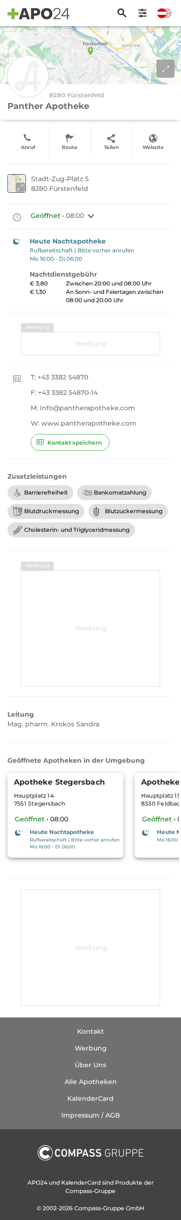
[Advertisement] (90, 343)
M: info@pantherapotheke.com (83, 408)
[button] (91, 216)
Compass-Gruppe (100, 1208)
